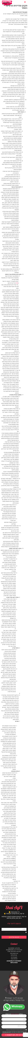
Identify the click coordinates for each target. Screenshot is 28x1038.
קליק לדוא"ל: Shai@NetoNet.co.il (14, 950)
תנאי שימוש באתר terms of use (14, 954)
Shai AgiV (14, 907)
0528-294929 (15, 1014)
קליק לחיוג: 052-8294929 (14, 948)
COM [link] (17, 283)
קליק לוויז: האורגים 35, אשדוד (14, 951)
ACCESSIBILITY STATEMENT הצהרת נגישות (14, 961)
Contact (14, 943)
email (25, 927)
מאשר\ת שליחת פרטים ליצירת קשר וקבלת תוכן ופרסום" (15, 1030)
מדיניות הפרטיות (6, 1032)
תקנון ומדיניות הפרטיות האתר (14, 958)
